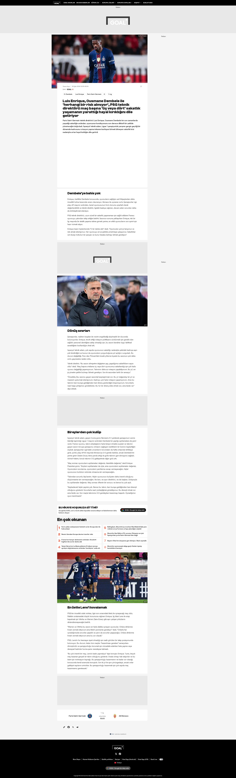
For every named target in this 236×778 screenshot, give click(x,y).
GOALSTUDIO (147, 2)
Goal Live (154, 759)
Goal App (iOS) (143, 759)
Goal (84, 775)
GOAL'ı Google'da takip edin (135, 510)
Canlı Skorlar (69, 2)
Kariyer (117, 759)
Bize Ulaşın (76, 759)
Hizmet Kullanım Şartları (91, 759)
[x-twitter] (116, 754)
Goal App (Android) (129, 759)
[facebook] (119, 754)
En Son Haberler (83, 2)
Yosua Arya (66, 86)
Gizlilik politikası (107, 759)
